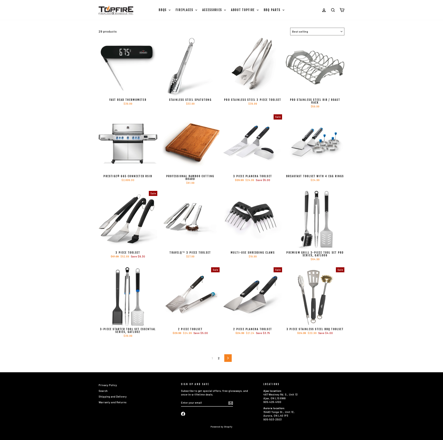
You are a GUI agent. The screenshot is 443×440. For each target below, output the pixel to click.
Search (103, 390)
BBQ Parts (273, 10)
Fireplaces (185, 10)
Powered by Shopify (221, 426)
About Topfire (243, 10)
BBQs (163, 10)
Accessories (212, 10)
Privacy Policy (108, 385)
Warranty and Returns (112, 402)
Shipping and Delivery (113, 396)
